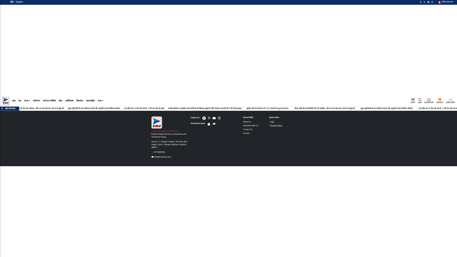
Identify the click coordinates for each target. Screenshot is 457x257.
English (19, 2)
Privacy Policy (276, 126)
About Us (247, 122)
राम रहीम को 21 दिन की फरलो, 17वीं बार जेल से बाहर (135, 108)
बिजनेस (80, 100)
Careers (246, 133)
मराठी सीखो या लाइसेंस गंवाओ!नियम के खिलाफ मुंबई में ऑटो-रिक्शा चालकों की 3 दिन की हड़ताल (196, 108)
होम (13, 100)
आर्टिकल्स (69, 100)
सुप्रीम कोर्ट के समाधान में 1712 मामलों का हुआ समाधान (259, 108)
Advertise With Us (250, 126)
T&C (272, 122)
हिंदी (12, 2)
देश (19, 100)
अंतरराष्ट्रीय (90, 100)
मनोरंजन (36, 100)
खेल (60, 100)
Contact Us (247, 129)
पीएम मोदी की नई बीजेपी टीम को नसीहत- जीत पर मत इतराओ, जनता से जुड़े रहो (316, 108)
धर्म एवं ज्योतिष (49, 100)
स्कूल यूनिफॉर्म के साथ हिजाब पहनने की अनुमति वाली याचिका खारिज (85, 108)
